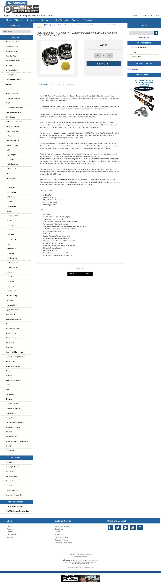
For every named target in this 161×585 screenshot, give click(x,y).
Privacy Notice (11, 471)
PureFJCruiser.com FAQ (14, 506)
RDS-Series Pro (12, 267)
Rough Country (12, 295)
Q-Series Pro (11, 248)
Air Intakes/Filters (12, 46)
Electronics (9, 89)
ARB (8, 150)
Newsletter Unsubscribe (14, 495)
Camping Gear (11, 75)
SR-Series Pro (12, 291)
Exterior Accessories (13, 98)
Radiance (10, 253)
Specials (75, 20)
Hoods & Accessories (13, 126)
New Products (61, 20)
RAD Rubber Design (13, 427)
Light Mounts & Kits (12, 140)
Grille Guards (10, 117)
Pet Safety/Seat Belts (13, 328)
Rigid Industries (58, 25)
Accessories (11, 206)
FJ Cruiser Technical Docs (141, 47)
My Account (59, 534)
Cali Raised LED (12, 159)
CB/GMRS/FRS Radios (14, 79)
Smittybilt (10, 300)
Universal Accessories (13, 380)
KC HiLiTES (11, 187)
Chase (9, 220)
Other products (132, 69)
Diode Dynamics (12, 164)
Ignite (9, 244)
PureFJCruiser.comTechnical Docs (17, 511)
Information (32, 20)
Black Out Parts (11, 56)
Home (135, 16)
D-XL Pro (10, 234)
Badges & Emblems (12, 51)
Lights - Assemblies (12, 310)
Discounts (88, 20)
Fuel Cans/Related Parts (14, 108)
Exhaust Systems (12, 93)
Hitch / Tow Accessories (14, 122)
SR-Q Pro (10, 286)
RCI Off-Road (10, 432)
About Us (19, 20)
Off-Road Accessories (13, 319)
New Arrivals (11, 534)
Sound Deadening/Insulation (15, 357)
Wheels (8, 371)
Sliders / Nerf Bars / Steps (15, 352)
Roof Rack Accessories (14, 338)
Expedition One (11, 399)
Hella (8, 173)
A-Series (10, 202)
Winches (9, 375)
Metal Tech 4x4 (11, 413)
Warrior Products (11, 436)
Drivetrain (9, 84)
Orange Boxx (10, 418)
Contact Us (46, 20)
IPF (8, 183)
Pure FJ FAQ (136, 57)
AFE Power (9, 385)
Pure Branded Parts (12, 42)
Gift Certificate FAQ (12, 490)
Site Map (9, 485)
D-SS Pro (10, 230)
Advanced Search (144, 37)
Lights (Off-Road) (45, 25)
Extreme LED (11, 169)
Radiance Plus (12, 258)
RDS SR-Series (12, 263)
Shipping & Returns (12, 467)
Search (144, 25)
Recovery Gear (11, 333)
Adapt (67, 25)
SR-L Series (11, 277)
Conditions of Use (12, 476)
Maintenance (10, 314)
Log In (144, 16)
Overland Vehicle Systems (15, 422)
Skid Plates (9, 347)
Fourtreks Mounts (12, 404)
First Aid (8, 103)
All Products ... (11, 451)
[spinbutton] (104, 55)
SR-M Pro (10, 281)
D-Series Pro (11, 225)
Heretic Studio (11, 178)
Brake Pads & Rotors (13, 61)
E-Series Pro (11, 239)
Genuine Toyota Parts (13, 112)
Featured (10, 529)
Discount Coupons (61, 540)
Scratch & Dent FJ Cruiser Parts (17, 441)
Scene (9, 272)
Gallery (134, 52)
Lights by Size (11, 305)
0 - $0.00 (156, 16)
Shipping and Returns (62, 526)
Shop (8, 20)
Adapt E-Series (12, 216)
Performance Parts (12, 324)
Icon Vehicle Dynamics (13, 408)
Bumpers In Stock (12, 70)
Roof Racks (10, 342)
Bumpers (9, 65)
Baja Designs (11, 155)
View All (10, 537)
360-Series (11, 197)
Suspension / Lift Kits (13, 366)
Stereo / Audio (10, 361)
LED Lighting (10, 136)
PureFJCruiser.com (85, 554)
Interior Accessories (12, 131)
